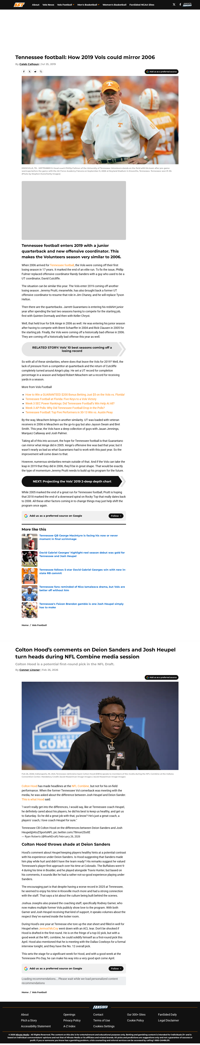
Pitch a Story (29, 1020)
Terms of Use (101, 1020)
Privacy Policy (72, 1020)
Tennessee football (62, 265)
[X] (174, 4)
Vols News (48, 4)
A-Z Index (69, 1026)
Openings (69, 1014)
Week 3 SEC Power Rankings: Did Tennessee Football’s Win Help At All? (70, 403)
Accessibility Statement (36, 1026)
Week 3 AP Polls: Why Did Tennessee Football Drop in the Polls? (65, 408)
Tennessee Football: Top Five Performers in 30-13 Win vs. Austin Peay (69, 412)
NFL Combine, (80, 786)
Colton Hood (30, 786)
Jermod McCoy (48, 928)
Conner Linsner (29, 669)
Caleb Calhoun (29, 64)
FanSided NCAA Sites (141, 4)
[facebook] (180, 4)
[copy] (41, 71)
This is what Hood (33, 799)
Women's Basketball (114, 4)
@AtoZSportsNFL (42, 832)
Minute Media (22, 1034)
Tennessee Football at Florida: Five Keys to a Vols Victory (60, 399)
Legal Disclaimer (168, 1020)
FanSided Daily (167, 1014)
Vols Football (39, 625)
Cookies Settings (103, 1026)
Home (25, 625)
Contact (98, 1014)
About (35, 4)
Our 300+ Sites (136, 1014)
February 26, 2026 (69, 836)
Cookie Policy (135, 1020)
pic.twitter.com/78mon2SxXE (71, 832)
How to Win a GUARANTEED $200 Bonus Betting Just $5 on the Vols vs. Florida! (75, 394)
